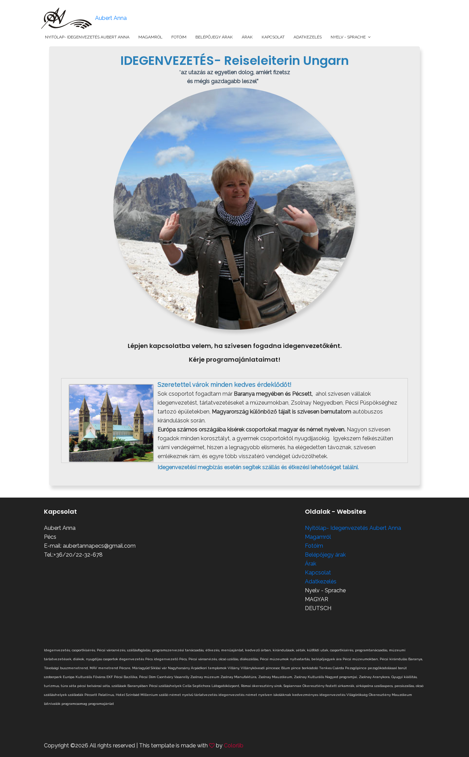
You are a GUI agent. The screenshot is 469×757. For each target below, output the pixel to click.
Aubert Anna (110, 18)
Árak (247, 37)
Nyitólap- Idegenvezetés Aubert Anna (87, 37)
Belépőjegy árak (214, 37)
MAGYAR (316, 599)
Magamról (150, 37)
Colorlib (233, 745)
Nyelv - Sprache (348, 37)
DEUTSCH (318, 608)
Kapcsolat (273, 37)
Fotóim (178, 37)
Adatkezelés (308, 37)
